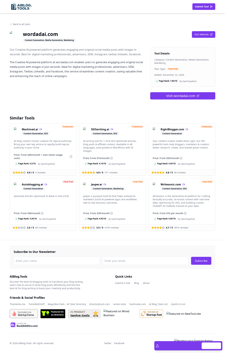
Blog (136, 283)
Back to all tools (21, 24)
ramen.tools (119, 304)
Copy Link (213, 345)
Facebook (181, 345)
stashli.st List (178, 304)
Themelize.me (17, 304)
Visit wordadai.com (180, 96)
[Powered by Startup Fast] (151, 313)
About (146, 283)
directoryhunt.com (99, 304)
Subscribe (201, 261)
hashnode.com (137, 304)
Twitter (167, 345)
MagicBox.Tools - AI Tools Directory (67, 304)
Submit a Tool (122, 283)
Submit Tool (202, 6)
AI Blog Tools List (158, 304)
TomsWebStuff (36, 304)
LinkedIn (195, 345)
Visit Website (202, 34)
